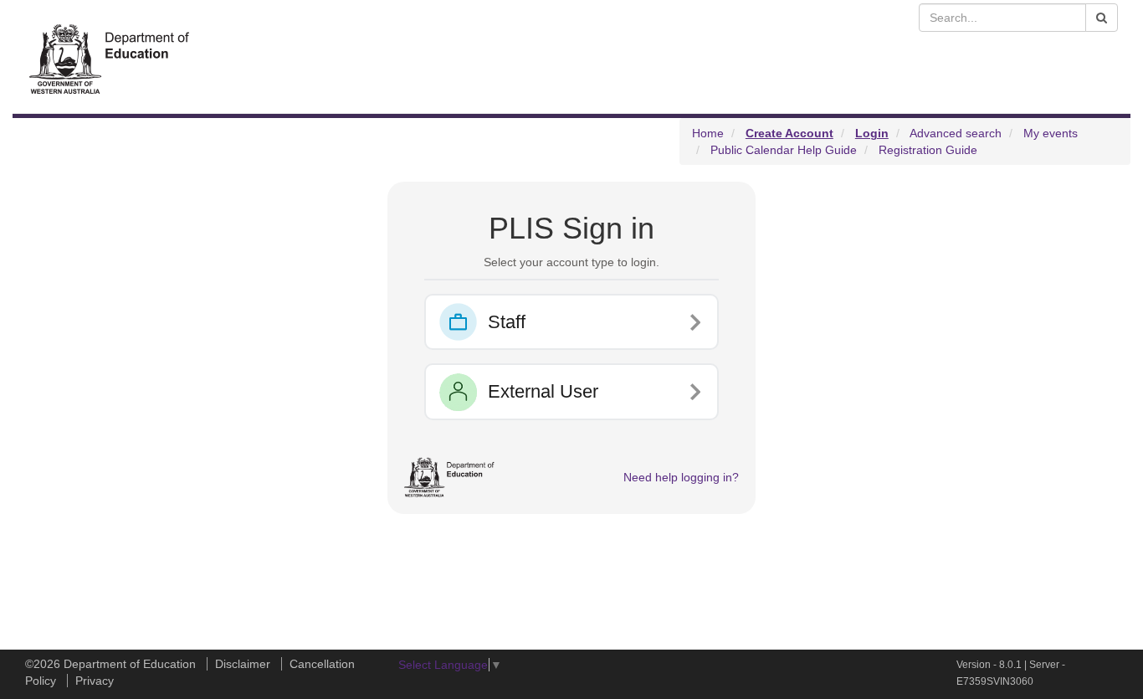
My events (1050, 133)
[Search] (1101, 17)
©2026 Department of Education (110, 664)
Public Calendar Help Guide (783, 150)
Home (708, 133)
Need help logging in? (681, 477)
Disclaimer (242, 664)
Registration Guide (928, 150)
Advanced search (956, 133)
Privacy (94, 680)
